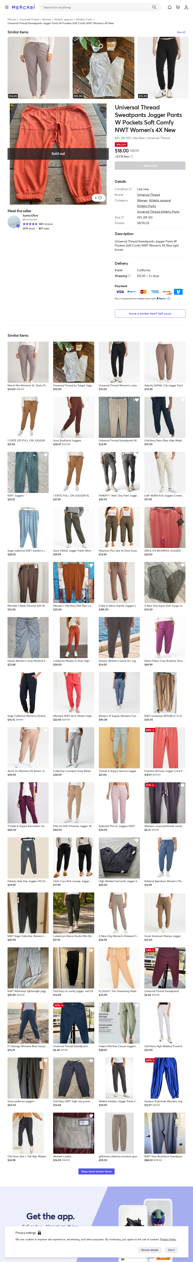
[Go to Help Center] (130, 189)
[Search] (154, 7)
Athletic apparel (63, 19)
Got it (171, 1250)
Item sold (150, 166)
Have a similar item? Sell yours (150, 313)
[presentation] (131, 156)
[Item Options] (102, 109)
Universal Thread (29, 19)
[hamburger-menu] (7, 7)
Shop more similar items (96, 1171)
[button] (169, 7)
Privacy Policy (168, 1239)
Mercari (12, 19)
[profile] (186, 7)
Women (46, 19)
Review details (149, 1250)
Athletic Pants (84, 19)
